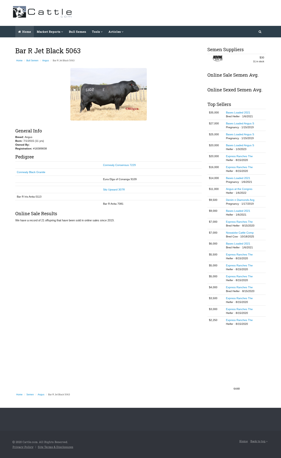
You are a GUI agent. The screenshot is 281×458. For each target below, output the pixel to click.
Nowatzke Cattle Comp (240, 232)
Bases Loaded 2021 (238, 112)
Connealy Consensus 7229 (119, 165)
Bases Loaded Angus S (240, 123)
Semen (30, 394)
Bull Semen (77, 32)
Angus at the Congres (239, 188)
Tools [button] (96, 32)
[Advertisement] (199, 12)
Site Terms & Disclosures (55, 447)
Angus (45, 60)
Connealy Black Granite (31, 172)
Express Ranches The (239, 156)
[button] (260, 31)
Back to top (258, 441)
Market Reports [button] (49, 32)
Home (26, 32)
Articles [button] (115, 32)
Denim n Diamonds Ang (240, 199)
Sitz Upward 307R (114, 189)
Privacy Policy (22, 447)
